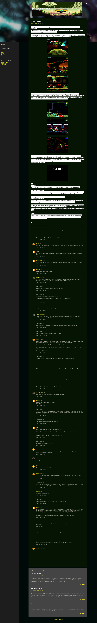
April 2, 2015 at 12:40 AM (41, 478)
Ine (37, 427)
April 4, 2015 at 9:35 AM (41, 503)
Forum (2, 53)
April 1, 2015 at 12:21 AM (41, 239)
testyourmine (39, 473)
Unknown (38, 269)
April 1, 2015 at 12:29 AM (41, 256)
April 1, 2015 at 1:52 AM (41, 265)
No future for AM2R (36, 573)
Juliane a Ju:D (39, 548)
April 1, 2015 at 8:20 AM (41, 310)
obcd (37, 449)
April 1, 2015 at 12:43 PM (41, 405)
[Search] (86, 4)
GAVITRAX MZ (39, 277)
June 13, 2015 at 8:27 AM (41, 560)
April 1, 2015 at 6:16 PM (41, 445)
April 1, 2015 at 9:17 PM (41, 462)
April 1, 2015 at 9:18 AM (41, 319)
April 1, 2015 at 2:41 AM (41, 282)
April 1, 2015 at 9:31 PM (41, 469)
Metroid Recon (4, 66)
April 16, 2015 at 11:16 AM (42, 534)
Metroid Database (5, 62)
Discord (2, 52)
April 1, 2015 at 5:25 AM (41, 303)
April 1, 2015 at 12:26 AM (41, 247)
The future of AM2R (36, 588)
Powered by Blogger (58, 619)
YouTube (3, 54)
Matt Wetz (38, 458)
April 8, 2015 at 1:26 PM (41, 517)
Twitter (2, 50)
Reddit (2, 51)
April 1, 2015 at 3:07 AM (41, 290)
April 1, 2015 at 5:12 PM (41, 437)
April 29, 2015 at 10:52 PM (41, 552)
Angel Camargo (39, 314)
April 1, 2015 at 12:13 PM (41, 396)
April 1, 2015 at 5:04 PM (41, 423)
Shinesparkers (4, 63)
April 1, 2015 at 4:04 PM (41, 415)
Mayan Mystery (39, 260)
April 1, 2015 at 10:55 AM (41, 363)
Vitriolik (38, 491)
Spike (37, 377)
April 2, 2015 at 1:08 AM (41, 495)
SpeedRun (3, 56)
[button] (84, 21)
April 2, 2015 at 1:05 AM (41, 487)
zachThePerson (39, 392)
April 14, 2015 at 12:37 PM (41, 526)
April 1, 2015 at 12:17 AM (41, 232)
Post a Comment (36, 563)
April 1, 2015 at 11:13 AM (41, 373)
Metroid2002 (3, 64)
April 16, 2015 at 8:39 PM (41, 544)
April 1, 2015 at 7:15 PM (41, 454)
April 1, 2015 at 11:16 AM (41, 388)
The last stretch (35, 604)
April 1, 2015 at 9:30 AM (41, 327)
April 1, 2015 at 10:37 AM (41, 352)
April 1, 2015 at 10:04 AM (41, 335)
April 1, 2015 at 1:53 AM (41, 273)
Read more (82, 584)
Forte (37, 243)
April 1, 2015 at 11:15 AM (41, 381)
